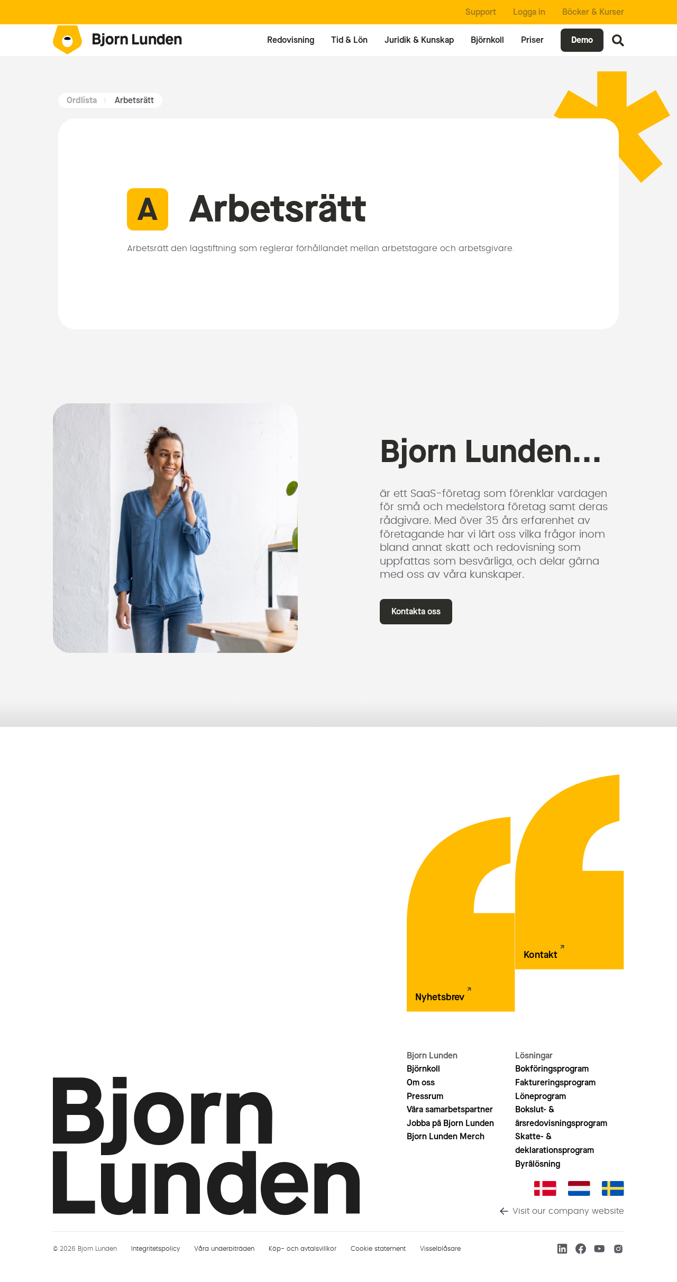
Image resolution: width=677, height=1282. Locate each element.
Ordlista (82, 100)
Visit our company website (568, 1211)
